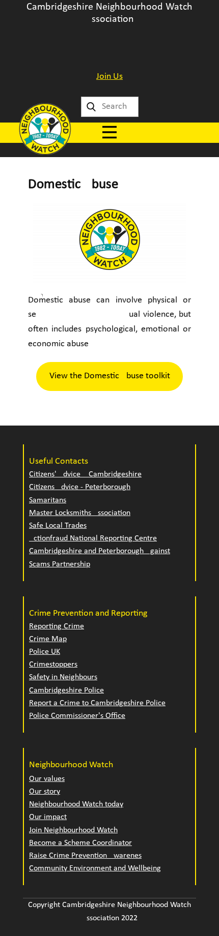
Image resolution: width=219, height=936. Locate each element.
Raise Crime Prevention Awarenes (85, 856)
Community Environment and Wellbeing (95, 868)
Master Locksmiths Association (79, 513)
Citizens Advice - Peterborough (79, 487)
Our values (47, 779)
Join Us (109, 76)
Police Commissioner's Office (77, 716)
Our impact (48, 817)
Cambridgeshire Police (66, 690)
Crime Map (48, 639)
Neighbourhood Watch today (76, 804)
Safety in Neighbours (63, 677)
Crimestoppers (53, 664)
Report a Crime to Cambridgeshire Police (97, 703)
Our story (44, 792)
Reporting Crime (56, 626)
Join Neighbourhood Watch (73, 830)
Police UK (44, 652)
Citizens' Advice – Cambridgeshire (85, 474)
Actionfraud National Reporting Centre (93, 538)
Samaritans (47, 500)
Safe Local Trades (58, 526)
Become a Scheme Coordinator (80, 843)
